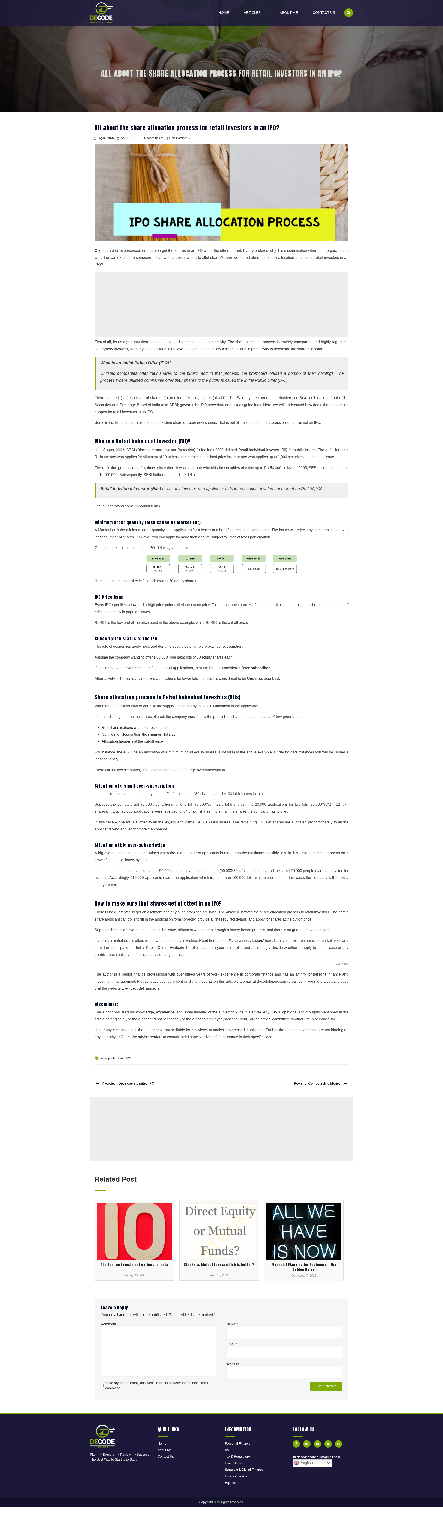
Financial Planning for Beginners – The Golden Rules (303, 1267)
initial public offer (111, 1058)
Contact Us (324, 13)
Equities (230, 1483)
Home (224, 13)
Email (232, 1344)
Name (232, 1324)
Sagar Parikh (105, 138)
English (306, 1463)
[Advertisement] (221, 304)
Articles (252, 13)
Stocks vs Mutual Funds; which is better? (219, 1264)
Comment (108, 1324)
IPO (128, 1058)
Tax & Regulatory (237, 1456)
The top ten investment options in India (134, 1264)
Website (232, 1364)
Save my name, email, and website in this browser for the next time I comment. (156, 1385)
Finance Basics (153, 138)
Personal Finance (238, 1443)
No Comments (181, 138)
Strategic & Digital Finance (244, 1469)
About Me (289, 13)
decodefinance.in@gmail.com (318, 1457)
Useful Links (234, 1463)
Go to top (342, 964)
